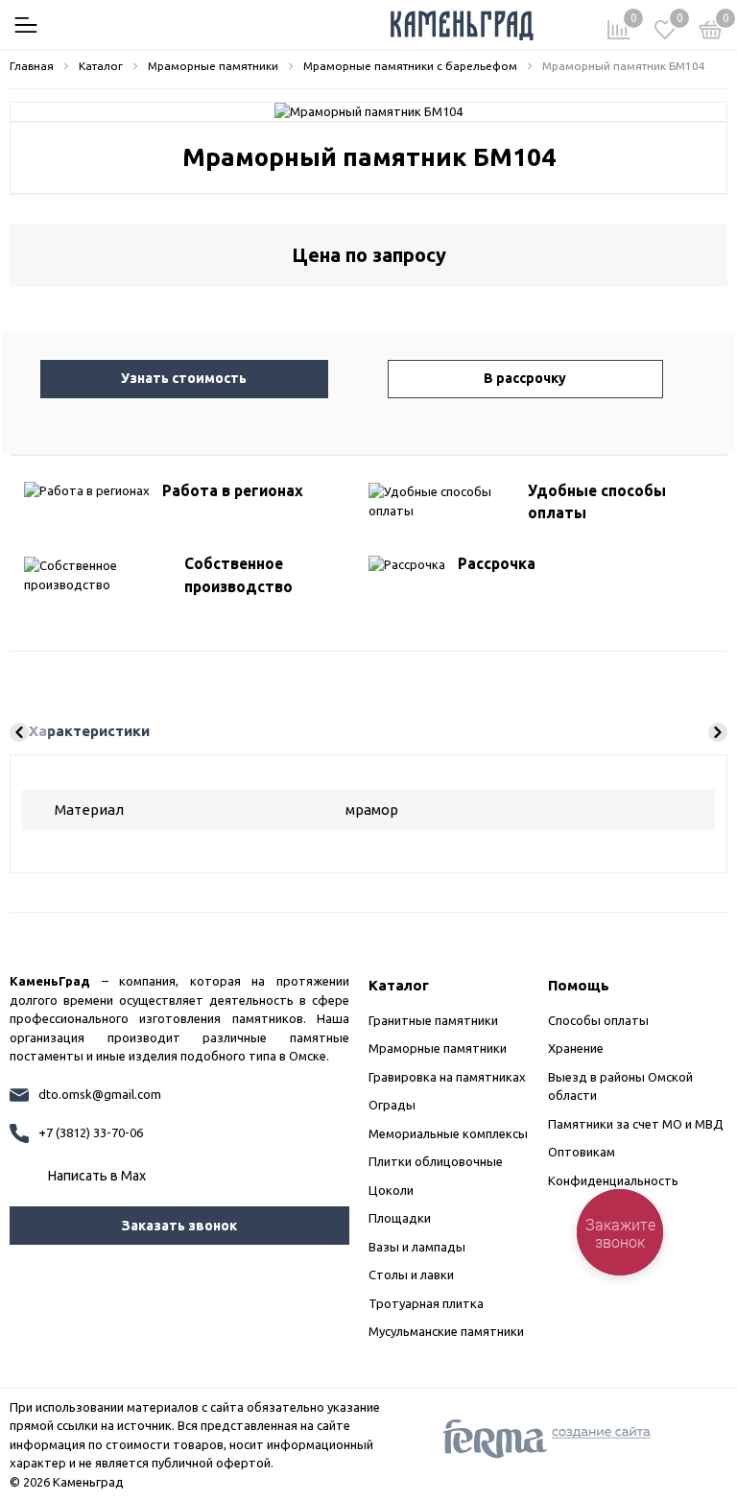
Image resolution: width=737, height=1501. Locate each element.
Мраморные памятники (437, 1048)
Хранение (576, 1048)
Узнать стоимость (184, 378)
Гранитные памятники (433, 1020)
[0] (711, 32)
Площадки (399, 1218)
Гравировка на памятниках (447, 1077)
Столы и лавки (411, 1274)
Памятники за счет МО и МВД (636, 1124)
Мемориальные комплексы (448, 1133)
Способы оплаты (598, 1020)
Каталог (398, 985)
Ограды (392, 1104)
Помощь (578, 985)
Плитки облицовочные (435, 1161)
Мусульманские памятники (446, 1331)
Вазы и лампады (416, 1246)
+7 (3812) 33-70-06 (90, 1132)
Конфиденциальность (613, 1180)
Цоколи (391, 1190)
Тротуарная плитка (426, 1303)
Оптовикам (581, 1151)
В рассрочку (525, 378)
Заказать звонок (179, 1225)
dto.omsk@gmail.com (99, 1094)
